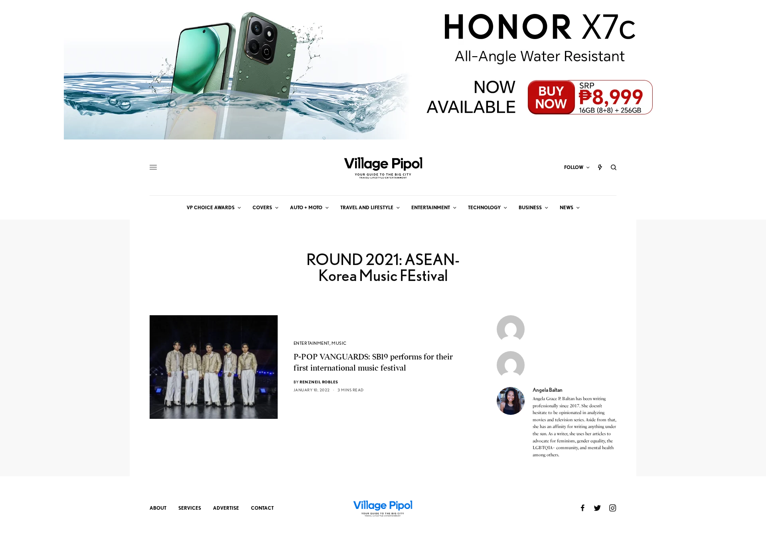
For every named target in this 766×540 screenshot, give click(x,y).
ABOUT (158, 508)
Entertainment (312, 343)
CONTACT (262, 508)
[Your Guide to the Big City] (383, 167)
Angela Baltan (548, 390)
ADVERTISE (226, 508)
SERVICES (189, 508)
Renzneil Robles (319, 381)
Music (339, 343)
